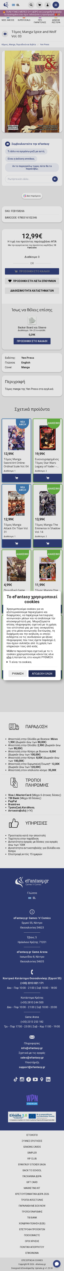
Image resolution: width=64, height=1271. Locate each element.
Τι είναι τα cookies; (20, 661)
